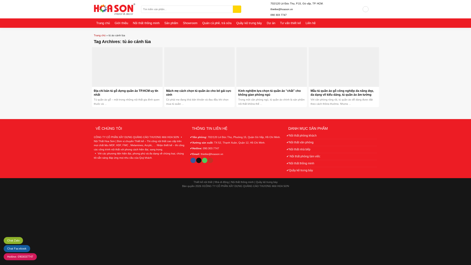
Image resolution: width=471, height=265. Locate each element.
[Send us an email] (198, 160)
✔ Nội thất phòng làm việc (303, 156)
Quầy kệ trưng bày (249, 23)
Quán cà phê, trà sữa (216, 23)
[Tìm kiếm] (237, 9)
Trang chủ (103, 23)
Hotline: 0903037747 (20, 256)
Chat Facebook (17, 248)
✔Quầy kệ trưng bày (299, 170)
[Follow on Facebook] (193, 160)
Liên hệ (311, 23)
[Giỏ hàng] (373, 9)
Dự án (271, 23)
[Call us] (204, 160)
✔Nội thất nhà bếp (298, 149)
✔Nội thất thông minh (300, 163)
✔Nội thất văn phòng (300, 142)
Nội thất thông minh (146, 23)
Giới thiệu (121, 23)
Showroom (190, 23)
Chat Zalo (13, 240)
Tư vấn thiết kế (290, 23)
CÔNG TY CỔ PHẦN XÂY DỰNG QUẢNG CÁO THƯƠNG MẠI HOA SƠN (246, 186)
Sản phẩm (171, 23)
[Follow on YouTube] (210, 160)
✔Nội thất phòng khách (301, 135)
